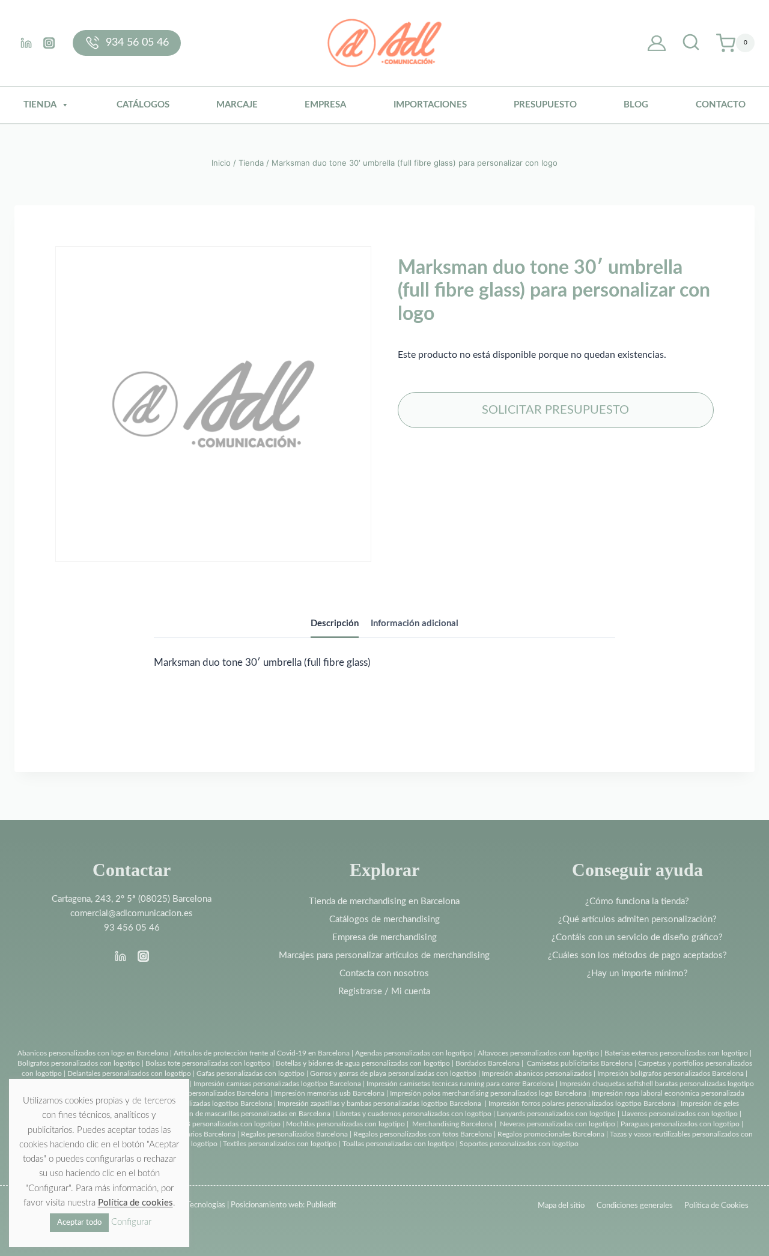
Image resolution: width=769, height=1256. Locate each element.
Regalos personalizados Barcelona (294, 1134)
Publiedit (321, 1205)
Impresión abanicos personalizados (538, 1073)
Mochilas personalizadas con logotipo (345, 1124)
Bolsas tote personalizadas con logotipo (207, 1063)
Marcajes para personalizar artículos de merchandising (384, 955)
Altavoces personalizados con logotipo (538, 1053)
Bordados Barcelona (487, 1063)
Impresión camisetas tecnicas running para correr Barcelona (460, 1083)
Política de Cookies (716, 1206)
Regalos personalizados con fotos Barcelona (422, 1134)
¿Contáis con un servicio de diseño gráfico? (637, 937)
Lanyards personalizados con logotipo (556, 1113)
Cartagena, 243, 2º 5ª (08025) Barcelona (131, 899)
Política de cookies (135, 1202)
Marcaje (237, 104)
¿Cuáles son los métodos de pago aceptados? (637, 955)
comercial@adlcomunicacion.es (131, 913)
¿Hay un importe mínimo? (637, 973)
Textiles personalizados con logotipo (280, 1143)
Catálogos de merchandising (384, 919)
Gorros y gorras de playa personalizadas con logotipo (393, 1073)
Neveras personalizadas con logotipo (557, 1124)
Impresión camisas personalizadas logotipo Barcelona (277, 1083)
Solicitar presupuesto (555, 410)
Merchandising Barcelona (452, 1124)
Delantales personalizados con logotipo (129, 1073)
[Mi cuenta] (657, 43)
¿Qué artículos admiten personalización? (637, 919)
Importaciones (430, 104)
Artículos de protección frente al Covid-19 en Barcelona (262, 1053)
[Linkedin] (25, 42)
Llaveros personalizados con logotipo (679, 1113)
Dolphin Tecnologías (191, 1205)
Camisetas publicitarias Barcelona (580, 1063)
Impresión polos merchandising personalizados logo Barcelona (488, 1093)
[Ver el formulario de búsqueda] (691, 43)
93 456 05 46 (132, 927)
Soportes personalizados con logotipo (519, 1143)
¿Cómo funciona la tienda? (637, 901)
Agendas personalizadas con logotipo (413, 1053)
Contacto (721, 104)
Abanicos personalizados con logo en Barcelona (92, 1053)
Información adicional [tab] (414, 623)
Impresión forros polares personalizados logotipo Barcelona (581, 1103)
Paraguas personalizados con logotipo (680, 1124)
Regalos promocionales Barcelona (550, 1134)
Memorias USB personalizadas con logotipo (212, 1124)
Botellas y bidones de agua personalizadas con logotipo (363, 1063)
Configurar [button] (131, 1222)
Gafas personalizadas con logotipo (250, 1073)
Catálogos (143, 104)
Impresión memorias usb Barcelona (329, 1093)
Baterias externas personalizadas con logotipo (676, 1053)
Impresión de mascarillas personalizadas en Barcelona (246, 1113)
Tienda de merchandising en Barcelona (384, 901)
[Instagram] (48, 42)
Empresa (325, 104)
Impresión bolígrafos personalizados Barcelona (670, 1073)
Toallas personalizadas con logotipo (398, 1143)
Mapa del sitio (561, 1206)
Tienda (39, 104)
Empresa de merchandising (384, 937)
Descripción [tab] (335, 623)
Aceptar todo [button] (79, 1223)
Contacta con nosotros (384, 973)
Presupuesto (545, 104)
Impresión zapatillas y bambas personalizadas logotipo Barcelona (379, 1103)
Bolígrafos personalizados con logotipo (78, 1063)
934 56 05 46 (137, 42)
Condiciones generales (635, 1206)
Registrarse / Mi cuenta (384, 991)
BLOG (636, 104)
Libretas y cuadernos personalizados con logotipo (413, 1113)
